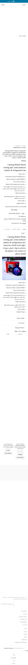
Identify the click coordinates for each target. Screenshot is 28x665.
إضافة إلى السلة (14, 209)
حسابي (25, 631)
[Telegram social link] (18, 1)
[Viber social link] (17, 1)
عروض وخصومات (22, 616)
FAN (20, 223)
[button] (20, 457)
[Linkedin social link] (22, 1)
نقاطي (25, 636)
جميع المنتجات (23, 622)
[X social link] (24, 1)
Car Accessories (20, 451)
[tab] (24, 229)
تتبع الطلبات (24, 639)
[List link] (14, 604)
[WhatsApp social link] (20, 1)
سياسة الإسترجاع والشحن (21, 642)
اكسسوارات (18, 145)
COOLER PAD (15, 223)
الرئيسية (24, 145)
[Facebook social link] (26, 1)
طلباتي (25, 634)
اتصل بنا (25, 624)
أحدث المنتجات (23, 619)
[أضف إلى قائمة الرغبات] (16, 336)
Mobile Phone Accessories (19, 147)
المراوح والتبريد (20, 453)
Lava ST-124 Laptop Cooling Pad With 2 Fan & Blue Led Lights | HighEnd (7, 446)
